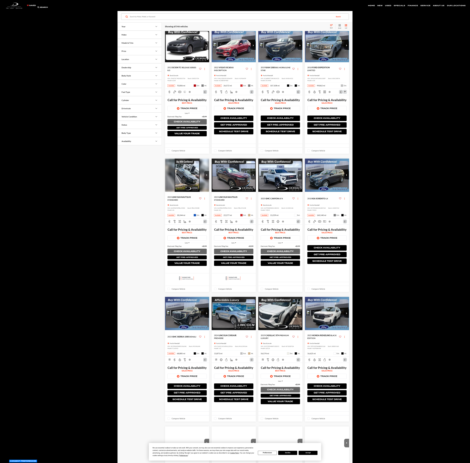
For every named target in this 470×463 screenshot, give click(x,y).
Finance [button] (413, 5)
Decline (287, 453)
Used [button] (388, 5)
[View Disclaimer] (190, 92)
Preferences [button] (183, 455)
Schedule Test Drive (233, 131)
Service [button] (425, 5)
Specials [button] (399, 5)
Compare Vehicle (178, 151)
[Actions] (204, 69)
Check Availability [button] (187, 121)
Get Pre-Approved (187, 128)
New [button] (380, 5)
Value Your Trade (187, 133)
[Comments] (205, 92)
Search (338, 17)
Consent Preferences (23, 461)
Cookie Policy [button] (234, 453)
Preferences (267, 453)
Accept (308, 453)
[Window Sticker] (345, 92)
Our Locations (456, 5)
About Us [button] (439, 5)
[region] (187, 116)
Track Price (188, 108)
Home (371, 5)
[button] (206, 45)
